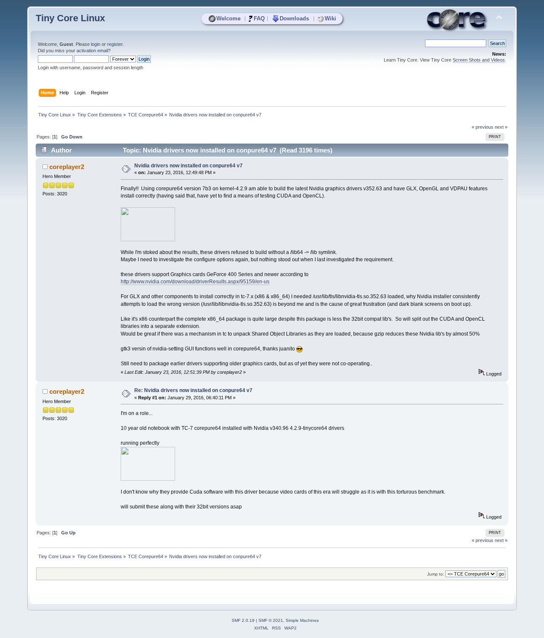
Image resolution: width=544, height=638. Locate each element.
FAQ (259, 18)
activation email (92, 50)
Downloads (294, 18)
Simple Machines (302, 620)
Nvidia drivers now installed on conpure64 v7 (188, 166)
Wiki (330, 18)
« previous (482, 127)
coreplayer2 (66, 166)
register (114, 44)
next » (501, 127)
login (95, 44)
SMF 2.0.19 (243, 620)
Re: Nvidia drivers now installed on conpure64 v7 (193, 390)
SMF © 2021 (270, 620)
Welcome (228, 18)
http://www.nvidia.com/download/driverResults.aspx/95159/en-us (195, 282)
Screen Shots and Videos (479, 59)
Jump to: (435, 574)
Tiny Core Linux (70, 18)
